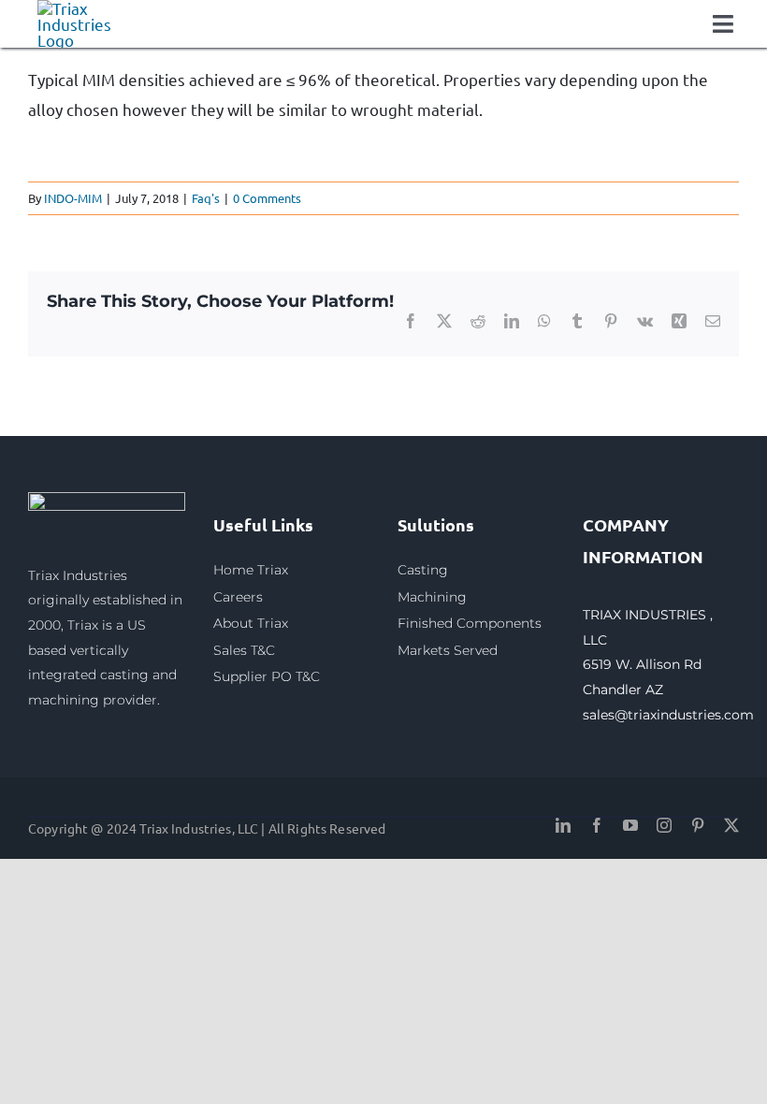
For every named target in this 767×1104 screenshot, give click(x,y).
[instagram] (664, 825)
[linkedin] (563, 825)
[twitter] (731, 825)
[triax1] (106, 500)
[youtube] (630, 825)
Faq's (206, 198)
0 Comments (267, 198)
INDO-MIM (73, 198)
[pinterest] (697, 825)
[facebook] (596, 825)
